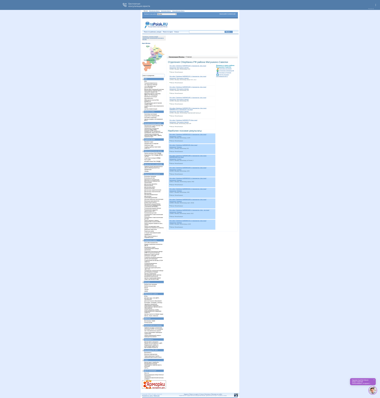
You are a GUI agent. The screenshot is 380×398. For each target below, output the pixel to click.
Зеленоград (173, 67)
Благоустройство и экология (153, 325)
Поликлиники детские (150, 212)
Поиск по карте (168, 32)
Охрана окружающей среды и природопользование (152, 336)
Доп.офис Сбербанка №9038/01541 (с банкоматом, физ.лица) (188, 189)
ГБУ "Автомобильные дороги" (152, 330)
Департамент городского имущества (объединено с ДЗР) (153, 342)
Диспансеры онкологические (152, 191)
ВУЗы (146, 296)
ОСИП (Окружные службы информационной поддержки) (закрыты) (152, 311)
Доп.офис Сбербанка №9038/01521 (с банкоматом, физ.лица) (188, 178)
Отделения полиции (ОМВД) (152, 158)
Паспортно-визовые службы (152, 123)
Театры (146, 289)
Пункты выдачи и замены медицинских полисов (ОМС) (152, 221)
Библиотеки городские (150, 284)
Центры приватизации (150, 109)
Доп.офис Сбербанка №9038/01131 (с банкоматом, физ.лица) (188, 76)
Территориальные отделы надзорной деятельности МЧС (153, 356)
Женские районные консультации (153, 199)
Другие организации (150, 370)
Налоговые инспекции (225, 68)
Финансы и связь (149, 111)
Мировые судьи (148, 141)
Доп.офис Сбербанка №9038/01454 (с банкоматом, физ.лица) (188, 167)
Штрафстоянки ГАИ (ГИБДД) (152, 161)
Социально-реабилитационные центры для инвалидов (153, 258)
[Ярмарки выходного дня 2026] (153, 384)
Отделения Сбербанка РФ (226, 70)
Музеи (146, 287)
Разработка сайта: (147, 396)
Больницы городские (150, 176)
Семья (146, 360)
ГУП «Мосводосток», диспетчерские (150, 87)
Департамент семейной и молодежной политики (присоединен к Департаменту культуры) (153, 364)
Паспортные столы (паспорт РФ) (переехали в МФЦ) (153, 126)
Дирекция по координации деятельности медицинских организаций (152, 181)
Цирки (146, 291)
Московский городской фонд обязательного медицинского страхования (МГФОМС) (152, 205)
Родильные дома (149, 231)
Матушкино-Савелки (183, 67)
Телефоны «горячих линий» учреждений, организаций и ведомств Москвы (153, 38)
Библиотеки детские (150, 286)
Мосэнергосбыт (148, 98)
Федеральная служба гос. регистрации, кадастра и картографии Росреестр (151, 346)
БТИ (145, 81)
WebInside (156, 396)
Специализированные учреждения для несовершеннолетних (150, 265)
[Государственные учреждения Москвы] (156, 28)
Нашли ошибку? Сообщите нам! (227, 13)
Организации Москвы (176, 57)
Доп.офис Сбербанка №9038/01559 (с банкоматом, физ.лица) (188, 199)
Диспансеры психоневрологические (150, 197)
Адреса (186, 394)
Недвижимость (148, 339)
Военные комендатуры (150, 354)
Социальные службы (150, 240)
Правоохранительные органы (153, 151)
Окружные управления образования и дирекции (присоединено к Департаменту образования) (153, 306)
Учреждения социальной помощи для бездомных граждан (153, 271)
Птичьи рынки (148, 322)
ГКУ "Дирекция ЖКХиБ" (150, 84)
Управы (146, 171)
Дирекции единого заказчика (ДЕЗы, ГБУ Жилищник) (152, 94)
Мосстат (146, 373)
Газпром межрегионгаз (150, 83)
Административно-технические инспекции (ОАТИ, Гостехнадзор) (153, 328)
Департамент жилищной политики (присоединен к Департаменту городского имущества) (154, 91)
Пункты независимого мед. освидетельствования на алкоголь (154, 227)
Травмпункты (148, 234)
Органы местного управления (153, 164)
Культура (147, 282)
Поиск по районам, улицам (152, 32)
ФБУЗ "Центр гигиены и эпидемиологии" (151, 236)
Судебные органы (149, 139)
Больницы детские (149, 178)
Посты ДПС (147, 159)
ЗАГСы (146, 368)
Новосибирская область (178, 11)
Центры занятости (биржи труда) (153, 314)
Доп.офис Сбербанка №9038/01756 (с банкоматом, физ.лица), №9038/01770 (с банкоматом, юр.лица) (188, 108)
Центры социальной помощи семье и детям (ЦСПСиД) (152, 278)
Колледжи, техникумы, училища (153, 302)
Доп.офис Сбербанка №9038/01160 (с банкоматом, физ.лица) (188, 87)
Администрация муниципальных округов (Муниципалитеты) (153, 167)
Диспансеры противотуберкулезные (151, 194)
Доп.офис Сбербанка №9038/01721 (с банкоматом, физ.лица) (188, 221)
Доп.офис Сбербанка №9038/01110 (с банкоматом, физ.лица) (188, 66)
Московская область (154, 11)
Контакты (207, 394)
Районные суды (148, 145)
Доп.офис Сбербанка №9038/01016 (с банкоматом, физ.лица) (188, 134)
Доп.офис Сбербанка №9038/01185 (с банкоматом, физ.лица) (188, 97)
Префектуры (148, 169)
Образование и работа (151, 294)
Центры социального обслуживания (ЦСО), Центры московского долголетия (152, 275)
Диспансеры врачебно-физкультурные (150, 184)
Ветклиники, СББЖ (149, 321)
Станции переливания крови (152, 232)
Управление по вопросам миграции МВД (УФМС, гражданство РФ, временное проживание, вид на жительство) (153, 130)
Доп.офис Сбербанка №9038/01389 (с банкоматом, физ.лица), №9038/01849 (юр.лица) (188, 156)
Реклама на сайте (216, 394)
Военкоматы (147, 352)
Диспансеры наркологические (152, 190)
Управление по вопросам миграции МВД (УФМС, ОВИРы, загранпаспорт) (153, 135)
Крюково (179, 147)
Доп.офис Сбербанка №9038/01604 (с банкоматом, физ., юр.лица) (189, 210)
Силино (179, 136)
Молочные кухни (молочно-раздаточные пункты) (152, 201)
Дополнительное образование (153, 301)
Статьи (176, 32)
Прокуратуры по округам (151, 143)
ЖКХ (145, 79)
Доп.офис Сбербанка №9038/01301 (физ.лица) (183, 145)
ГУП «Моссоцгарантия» (151, 242)
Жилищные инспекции (150, 96)
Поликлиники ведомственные (152, 208)
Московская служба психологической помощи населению (151, 248)
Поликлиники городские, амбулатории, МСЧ (151, 210)
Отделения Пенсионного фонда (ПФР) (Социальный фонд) (153, 252)
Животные (147, 318)
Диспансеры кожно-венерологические (149, 187)
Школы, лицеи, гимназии (151, 315)
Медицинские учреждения (152, 174)
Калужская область (166, 11)
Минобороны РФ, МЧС (151, 350)
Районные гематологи (150, 229)
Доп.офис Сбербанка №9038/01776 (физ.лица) (183, 120)
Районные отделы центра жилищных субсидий (151, 255)
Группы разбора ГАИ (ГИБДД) (152, 153)
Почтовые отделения (225, 72)
